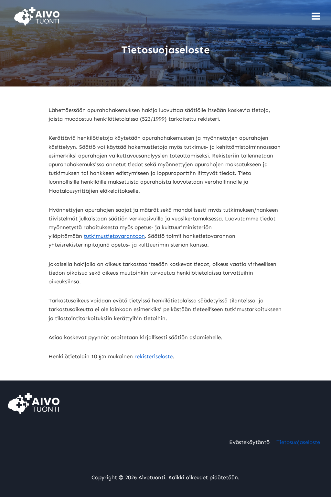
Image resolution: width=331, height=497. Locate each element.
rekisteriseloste (153, 356)
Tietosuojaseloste (298, 442)
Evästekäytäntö (249, 442)
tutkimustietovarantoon (114, 236)
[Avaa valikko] (315, 16)
